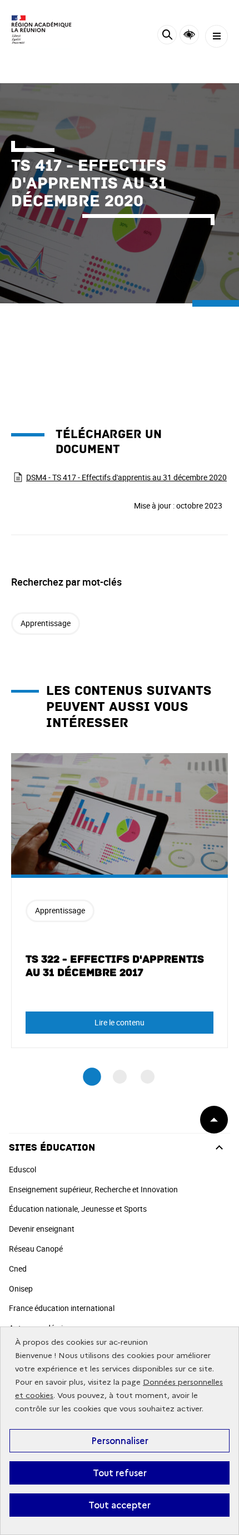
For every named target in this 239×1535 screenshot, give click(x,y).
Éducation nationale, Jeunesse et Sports (78, 1208)
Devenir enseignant (41, 1228)
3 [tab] (148, 1077)
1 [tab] (92, 1077)
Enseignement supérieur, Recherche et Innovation (93, 1189)
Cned (18, 1268)
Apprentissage (46, 623)
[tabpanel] (119, 900)
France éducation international (61, 1308)
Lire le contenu (119, 1022)
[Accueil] (41, 30)
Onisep (21, 1288)
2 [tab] (120, 1077)
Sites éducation (52, 1147)
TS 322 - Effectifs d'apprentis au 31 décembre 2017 (115, 966)
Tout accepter (119, 1505)
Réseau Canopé (36, 1248)
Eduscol (22, 1169)
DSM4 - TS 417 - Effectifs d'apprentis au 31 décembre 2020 (126, 477)
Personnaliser (119, 1440)
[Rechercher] (167, 36)
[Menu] (216, 36)
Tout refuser (120, 1473)
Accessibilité (189, 34)
